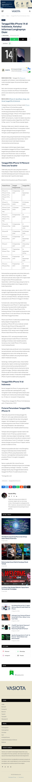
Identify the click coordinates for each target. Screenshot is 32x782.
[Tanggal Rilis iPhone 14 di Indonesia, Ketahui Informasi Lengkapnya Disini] (16, 61)
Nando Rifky (6, 35)
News (3, 20)
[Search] (29, 11)
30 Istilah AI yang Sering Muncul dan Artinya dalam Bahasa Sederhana (14, 537)
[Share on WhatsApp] (14, 39)
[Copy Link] (6, 39)
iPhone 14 (22, 78)
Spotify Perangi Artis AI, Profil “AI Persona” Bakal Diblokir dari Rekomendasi (21, 636)
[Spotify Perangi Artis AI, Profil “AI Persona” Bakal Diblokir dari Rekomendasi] (6, 637)
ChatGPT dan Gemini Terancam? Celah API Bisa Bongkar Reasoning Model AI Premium (21, 626)
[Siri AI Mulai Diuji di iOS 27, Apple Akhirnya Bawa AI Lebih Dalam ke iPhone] (6, 607)
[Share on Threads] (23, 39)
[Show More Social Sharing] (28, 39)
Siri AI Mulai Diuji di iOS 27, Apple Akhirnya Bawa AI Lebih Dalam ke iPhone (21, 607)
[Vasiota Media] (16, 11)
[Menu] (3, 11)
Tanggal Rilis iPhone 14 (14, 480)
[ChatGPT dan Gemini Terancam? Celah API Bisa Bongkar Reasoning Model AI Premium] (6, 627)
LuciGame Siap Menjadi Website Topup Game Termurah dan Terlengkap (15, 588)
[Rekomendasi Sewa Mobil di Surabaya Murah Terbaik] (16, 552)
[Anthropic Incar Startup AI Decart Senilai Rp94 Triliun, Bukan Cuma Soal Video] (6, 617)
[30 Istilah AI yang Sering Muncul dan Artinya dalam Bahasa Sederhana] (16, 526)
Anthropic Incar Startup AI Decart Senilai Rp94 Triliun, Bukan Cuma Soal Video (21, 617)
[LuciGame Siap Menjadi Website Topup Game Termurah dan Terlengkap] (16, 577)
